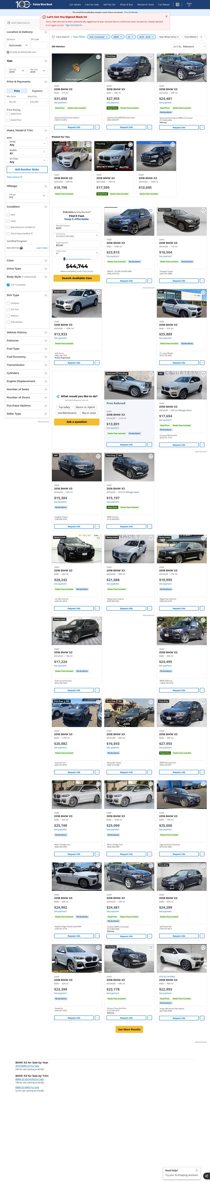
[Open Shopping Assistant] (206, 1176)
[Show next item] (148, 385)
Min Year (12, 69)
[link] (166, 112)
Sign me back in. (74, 25)
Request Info (74, 127)
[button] (177, 5)
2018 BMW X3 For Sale (27, 1066)
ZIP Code (35, 39)
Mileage (12, 194)
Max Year (34, 69)
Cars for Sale (92, 4)
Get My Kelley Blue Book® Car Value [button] (78, 259)
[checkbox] (14, 114)
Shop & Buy (126, 4)
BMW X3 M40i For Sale (27, 1087)
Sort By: (177, 46)
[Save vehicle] (98, 57)
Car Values (75, 4)
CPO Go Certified (167, 976)
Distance (11, 39)
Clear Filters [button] (79, 36)
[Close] (196, 1170)
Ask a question (77, 421)
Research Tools (145, 4)
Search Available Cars (77, 278)
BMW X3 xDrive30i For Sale (29, 1079)
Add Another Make (27, 169)
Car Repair (164, 4)
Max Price (32, 96)
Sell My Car (110, 4)
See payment (60, 102)
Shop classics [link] (13, 177)
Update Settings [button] (87, 271)
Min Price (11, 96)
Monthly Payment (63, 225)
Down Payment (62, 243)
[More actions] (97, 127)
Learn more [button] (41, 248)
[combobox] (27, 22)
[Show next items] (201, 36)
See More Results (129, 1029)
